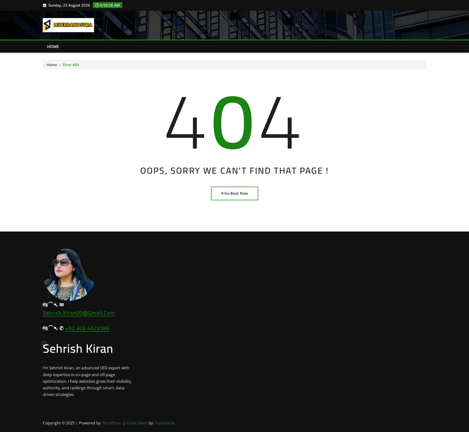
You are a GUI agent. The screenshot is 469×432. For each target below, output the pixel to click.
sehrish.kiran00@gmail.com (79, 313)
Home (53, 46)
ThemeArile (164, 423)
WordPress (112, 423)
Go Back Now (236, 193)
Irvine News (137, 423)
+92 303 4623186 (87, 328)
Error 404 (71, 64)
